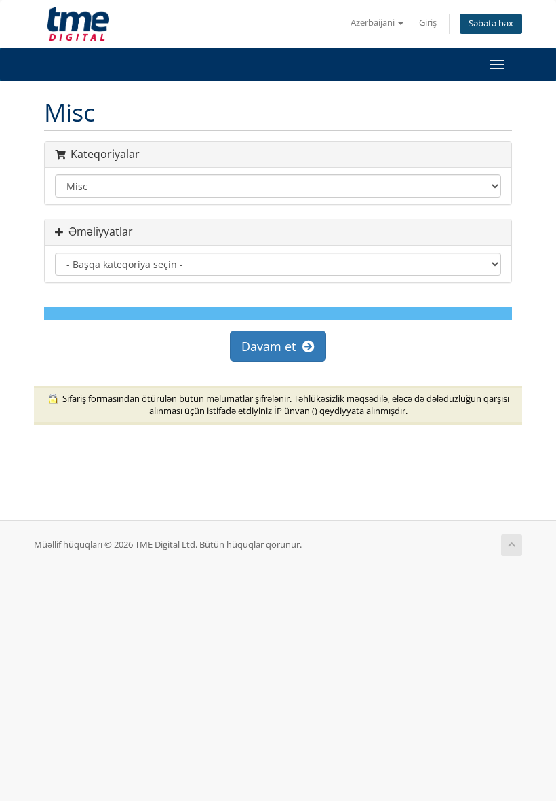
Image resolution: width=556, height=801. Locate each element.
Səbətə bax (491, 23)
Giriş (428, 23)
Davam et (271, 346)
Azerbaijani (374, 23)
